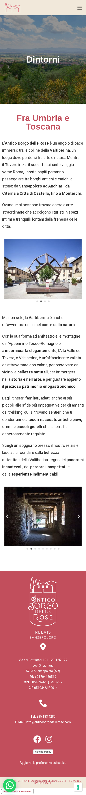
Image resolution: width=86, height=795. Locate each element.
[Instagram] (48, 739)
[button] (7, 268)
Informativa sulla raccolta (17, 791)
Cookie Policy (43, 751)
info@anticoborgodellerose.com (48, 722)
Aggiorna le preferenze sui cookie (43, 762)
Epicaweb (45, 783)
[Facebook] (37, 739)
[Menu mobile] (79, 7)
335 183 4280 (46, 716)
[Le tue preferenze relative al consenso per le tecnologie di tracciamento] (78, 787)
